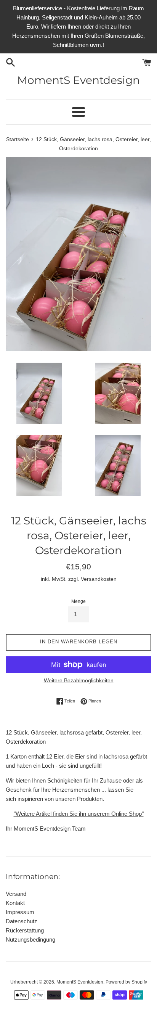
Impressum (20, 912)
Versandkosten (99, 579)
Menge (78, 601)
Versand (16, 893)
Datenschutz (21, 921)
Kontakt (15, 903)
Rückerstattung (25, 930)
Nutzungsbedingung (30, 939)
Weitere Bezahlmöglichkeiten (79, 680)
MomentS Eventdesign (78, 80)
